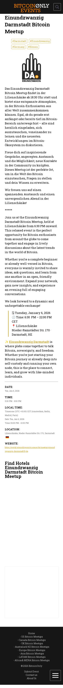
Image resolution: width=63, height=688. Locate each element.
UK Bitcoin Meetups (32, 643)
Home (31, 633)
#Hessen (33, 46)
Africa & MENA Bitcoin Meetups (32, 660)
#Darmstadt (19, 41)
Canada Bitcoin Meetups (32, 640)
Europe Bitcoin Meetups (32, 650)
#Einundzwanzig (40, 41)
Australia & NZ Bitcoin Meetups (32, 646)
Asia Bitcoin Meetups (32, 653)
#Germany (18, 46)
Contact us (31, 674)
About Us (31, 678)
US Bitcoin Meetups (32, 636)
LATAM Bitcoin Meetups (32, 656)
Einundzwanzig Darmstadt (29, 342)
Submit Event (31, 671)
